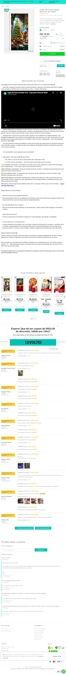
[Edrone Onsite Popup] (33, 337)
